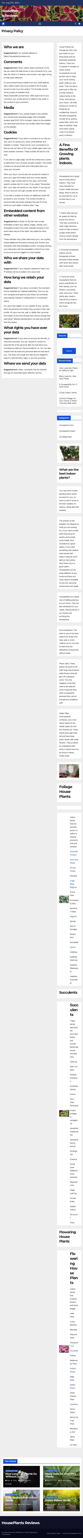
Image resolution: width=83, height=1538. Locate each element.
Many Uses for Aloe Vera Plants (60, 1475)
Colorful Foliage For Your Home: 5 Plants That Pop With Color (68, 400)
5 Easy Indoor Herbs (68, 392)
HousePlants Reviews (21, 1523)
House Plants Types (53, 1533)
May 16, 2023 (12, 1480)
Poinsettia (74, 1351)
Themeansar (6, 1534)
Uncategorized (65, 437)
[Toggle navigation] (39, 23)
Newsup (32, 1532)
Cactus (73, 947)
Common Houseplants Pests (71, 1533)
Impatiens (74, 1404)
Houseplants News (67, 431)
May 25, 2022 (52, 1504)
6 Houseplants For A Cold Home (21, 1499)
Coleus (73, 1094)
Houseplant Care (66, 425)
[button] (75, 24)
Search (62, 335)
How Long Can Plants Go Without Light (21, 1475)
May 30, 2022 (52, 1480)
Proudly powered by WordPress (12, 1532)
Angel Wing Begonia (73, 884)
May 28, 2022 (12, 1504)
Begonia (73, 916)
